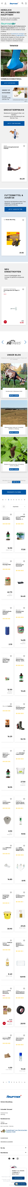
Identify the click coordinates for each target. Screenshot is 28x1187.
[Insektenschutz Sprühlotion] (20, 914)
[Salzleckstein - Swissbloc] (7, 820)
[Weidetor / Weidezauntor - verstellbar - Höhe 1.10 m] (20, 963)
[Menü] (2, 3)
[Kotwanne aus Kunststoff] (20, 583)
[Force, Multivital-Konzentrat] (7, 1010)
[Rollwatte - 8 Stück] (7, 866)
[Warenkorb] (25, 3)
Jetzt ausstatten (15, 209)
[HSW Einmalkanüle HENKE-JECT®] (20, 867)
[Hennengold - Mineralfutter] (7, 536)
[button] (3, 342)
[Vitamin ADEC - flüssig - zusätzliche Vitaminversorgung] (20, 677)
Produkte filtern (14, 492)
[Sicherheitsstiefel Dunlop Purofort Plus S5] (20, 725)
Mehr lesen (14, 395)
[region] (14, 164)
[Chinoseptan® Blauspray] (20, 1057)
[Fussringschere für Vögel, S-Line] (14, 308)
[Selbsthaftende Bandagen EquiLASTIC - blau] (7, 631)
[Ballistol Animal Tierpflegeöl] (7, 962)
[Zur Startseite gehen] (14, 3)
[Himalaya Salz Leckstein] (20, 629)
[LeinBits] (7, 723)
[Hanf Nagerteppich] (7, 1055)
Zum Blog (16, 482)
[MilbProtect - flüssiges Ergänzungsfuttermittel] (7, 774)
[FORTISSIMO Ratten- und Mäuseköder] (7, 679)
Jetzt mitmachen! (18, 1178)
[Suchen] (22, 3)
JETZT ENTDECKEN (14, 123)
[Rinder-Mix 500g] (12, 221)
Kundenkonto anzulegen (17, 33)
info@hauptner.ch (20, 35)
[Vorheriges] (2, 67)
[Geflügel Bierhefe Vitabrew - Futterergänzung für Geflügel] (20, 536)
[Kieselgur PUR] (7, 581)
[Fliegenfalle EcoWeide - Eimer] (7, 915)
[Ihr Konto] (5, 3)
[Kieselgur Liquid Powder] (20, 771)
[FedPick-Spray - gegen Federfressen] (20, 820)
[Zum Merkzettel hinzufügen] (24, 146)
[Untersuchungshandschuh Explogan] (14, 165)
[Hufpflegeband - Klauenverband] (20, 1010)
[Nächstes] (26, 67)
